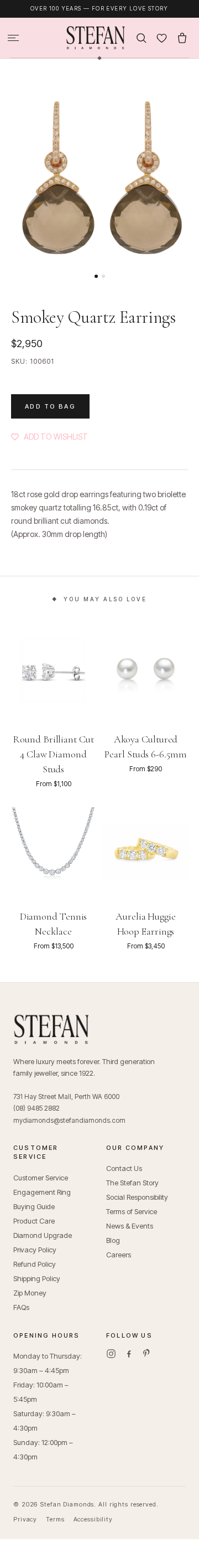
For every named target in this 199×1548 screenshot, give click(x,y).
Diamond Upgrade (42, 1235)
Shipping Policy (36, 1278)
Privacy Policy (34, 1249)
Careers (118, 1254)
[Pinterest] (146, 1354)
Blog (113, 1240)
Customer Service (40, 1177)
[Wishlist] (162, 38)
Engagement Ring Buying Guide (42, 1199)
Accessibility (93, 1519)
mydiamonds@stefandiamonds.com (69, 1120)
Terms (55, 1519)
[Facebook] (129, 1354)
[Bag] (182, 38)
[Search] (141, 38)
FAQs (21, 1307)
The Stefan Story (132, 1182)
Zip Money (29, 1292)
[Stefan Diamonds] (95, 37)
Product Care (34, 1220)
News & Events (129, 1225)
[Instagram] (111, 1354)
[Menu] (13, 38)
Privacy (25, 1519)
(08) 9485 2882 (36, 1108)
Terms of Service (131, 1211)
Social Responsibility (137, 1197)
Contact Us (124, 1168)
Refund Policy (34, 1264)
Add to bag (50, 406)
